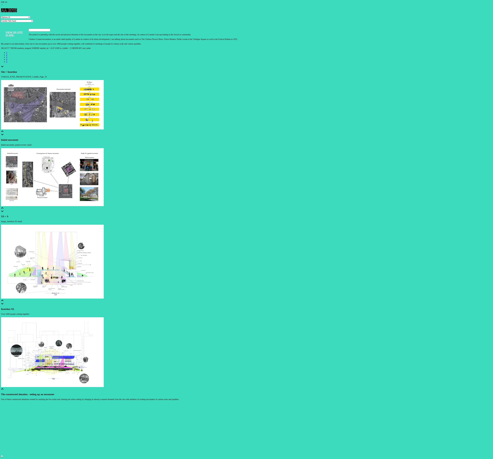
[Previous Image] (2, 132)
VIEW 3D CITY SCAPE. (14, 34)
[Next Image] (2, 67)
